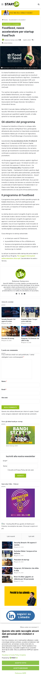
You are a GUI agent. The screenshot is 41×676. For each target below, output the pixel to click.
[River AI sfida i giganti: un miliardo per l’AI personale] (7, 579)
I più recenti (11, 536)
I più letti (31, 536)
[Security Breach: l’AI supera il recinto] (11, 312)
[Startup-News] (12, 4)
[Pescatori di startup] (11, 331)
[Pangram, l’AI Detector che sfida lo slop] (30, 331)
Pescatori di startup (8, 338)
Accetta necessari (20, 668)
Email (4, 389)
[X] (19, 294)
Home (5, 20)
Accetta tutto (20, 663)
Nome (4, 381)
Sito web (5, 398)
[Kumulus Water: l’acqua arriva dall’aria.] (30, 312)
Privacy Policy (20, 470)
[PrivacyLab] (13, 658)
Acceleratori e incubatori (17, 20)
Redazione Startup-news (11, 40)
